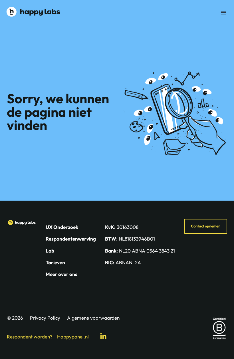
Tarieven (55, 262)
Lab (50, 251)
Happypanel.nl (73, 337)
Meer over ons (61, 274)
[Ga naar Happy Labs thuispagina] (33, 12)
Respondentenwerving (71, 239)
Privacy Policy (45, 318)
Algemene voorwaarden (93, 318)
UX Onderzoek (62, 227)
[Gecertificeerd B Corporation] (219, 328)
